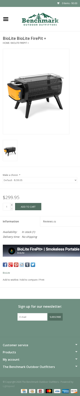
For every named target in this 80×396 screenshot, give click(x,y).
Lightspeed (9, 386)
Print (41, 279)
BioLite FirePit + (20, 43)
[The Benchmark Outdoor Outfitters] (45, 19)
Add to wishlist (10, 279)
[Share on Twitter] (33, 264)
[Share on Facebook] (5, 264)
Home (6, 43)
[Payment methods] (24, 390)
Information (11, 221)
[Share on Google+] (10, 264)
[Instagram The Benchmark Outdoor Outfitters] (43, 328)
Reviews (49, 221)
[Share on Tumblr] (27, 264)
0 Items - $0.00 (69, 3)
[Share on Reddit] (22, 264)
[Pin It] (16, 264)
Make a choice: (11, 175)
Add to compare (29, 279)
